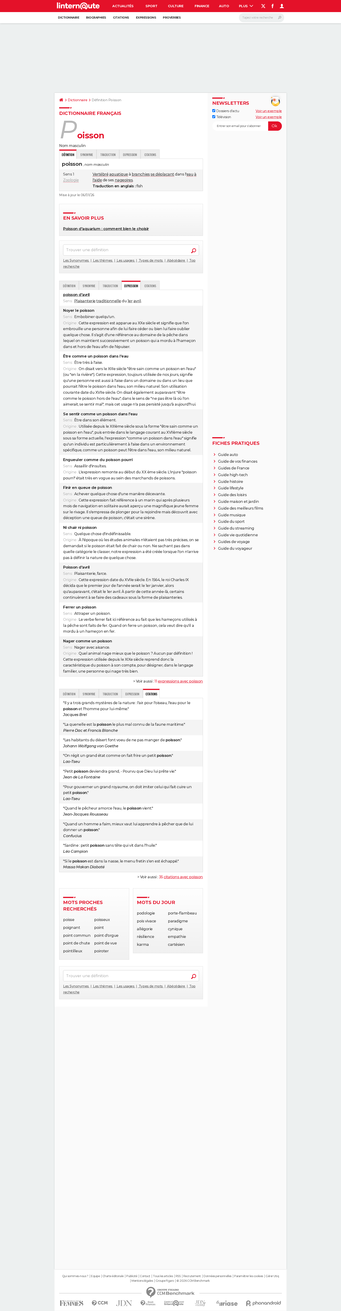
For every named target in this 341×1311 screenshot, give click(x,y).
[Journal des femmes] (71, 1303)
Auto (224, 6)
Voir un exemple (269, 111)
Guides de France (233, 468)
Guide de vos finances (237, 461)
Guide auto (228, 454)
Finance (202, 6)
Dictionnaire (68, 17)
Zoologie (71, 180)
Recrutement (192, 1276)
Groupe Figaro (165, 1280)
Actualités (122, 6)
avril (137, 301)
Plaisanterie (85, 301)
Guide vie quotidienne (238, 535)
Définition (69, 285)
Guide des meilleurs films (240, 508)
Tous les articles (163, 1276)
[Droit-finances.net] (148, 1303)
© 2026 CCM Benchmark (193, 1280)
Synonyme (86, 154)
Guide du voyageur (235, 548)
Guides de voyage (234, 542)
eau (190, 174)
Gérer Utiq (272, 1276)
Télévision (223, 117)
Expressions (146, 17)
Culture (175, 6)
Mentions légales (142, 1280)
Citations (121, 17)
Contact (145, 1276)
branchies (141, 174)
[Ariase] (227, 1303)
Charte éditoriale (113, 1276)
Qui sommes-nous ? (75, 1276)
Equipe (95, 1276)
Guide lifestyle (231, 488)
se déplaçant (162, 174)
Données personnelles (217, 1276)
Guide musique (232, 515)
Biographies (96, 17)
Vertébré (100, 174)
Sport (151, 6)
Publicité (131, 1276)
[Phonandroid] (263, 1303)
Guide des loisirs (232, 495)
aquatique (118, 174)
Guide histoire (230, 481)
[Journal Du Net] (124, 1303)
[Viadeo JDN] (200, 1303)
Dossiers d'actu (227, 111)
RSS (178, 1276)
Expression (130, 154)
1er (130, 301)
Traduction (107, 154)
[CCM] (99, 1303)
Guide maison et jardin (238, 501)
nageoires (124, 180)
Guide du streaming (236, 528)
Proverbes (171, 17)
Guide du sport (231, 521)
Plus (244, 6)
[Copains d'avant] (174, 1303)
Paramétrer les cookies (248, 1276)
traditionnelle (108, 301)
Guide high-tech (233, 475)
